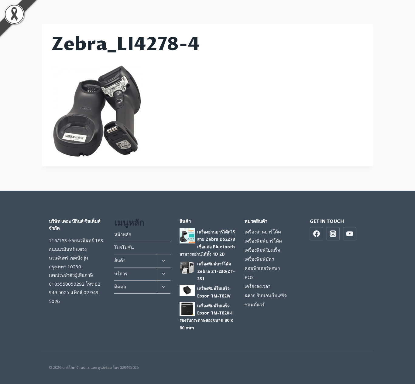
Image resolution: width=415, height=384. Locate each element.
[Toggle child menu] (163, 260)
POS (249, 277)
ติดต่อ (120, 287)
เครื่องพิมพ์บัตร (259, 259)
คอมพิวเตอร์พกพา (262, 268)
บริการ (120, 273)
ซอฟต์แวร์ (255, 304)
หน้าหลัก (122, 234)
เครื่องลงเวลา (257, 286)
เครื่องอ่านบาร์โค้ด (263, 232)
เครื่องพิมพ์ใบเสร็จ (262, 250)
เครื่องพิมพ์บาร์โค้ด (263, 241)
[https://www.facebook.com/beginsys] (316, 233)
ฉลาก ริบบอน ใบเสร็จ (266, 295)
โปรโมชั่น (124, 247)
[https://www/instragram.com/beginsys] (333, 233)
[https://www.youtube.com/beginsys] (349, 233)
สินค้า (119, 260)
